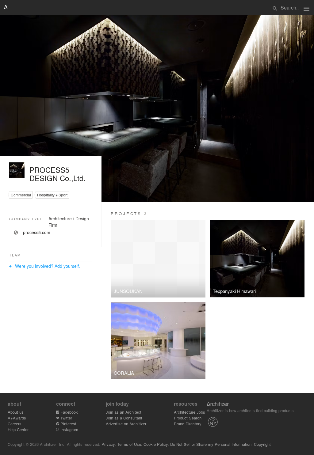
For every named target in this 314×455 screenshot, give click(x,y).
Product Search (187, 418)
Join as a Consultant (124, 418)
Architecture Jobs (189, 412)
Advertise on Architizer (126, 424)
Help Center (18, 429)
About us (16, 412)
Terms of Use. (129, 444)
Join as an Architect (123, 412)
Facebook (68, 412)
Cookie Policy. (156, 444)
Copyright (262, 444)
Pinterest (67, 424)
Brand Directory (187, 424)
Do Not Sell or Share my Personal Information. (211, 444)
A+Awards (17, 418)
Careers (14, 424)
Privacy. (108, 444)
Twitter (65, 418)
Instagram (68, 429)
